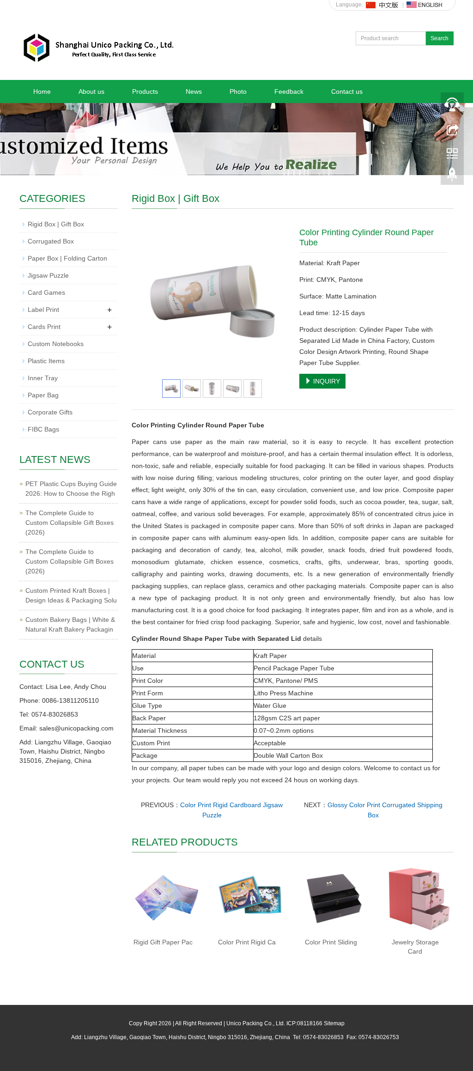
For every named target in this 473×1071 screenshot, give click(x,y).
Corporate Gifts (50, 412)
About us (91, 91)
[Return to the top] (452, 177)
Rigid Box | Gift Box (56, 224)
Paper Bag (43, 395)
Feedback (288, 91)
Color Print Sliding (331, 942)
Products (145, 91)
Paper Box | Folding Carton (67, 258)
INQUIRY (325, 381)
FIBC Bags (43, 429)
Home (42, 91)
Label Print (43, 309)
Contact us (347, 91)
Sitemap (334, 1023)
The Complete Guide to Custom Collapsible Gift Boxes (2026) (69, 522)
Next (273, 301)
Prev (150, 301)
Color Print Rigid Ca (247, 942)
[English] (424, 4)
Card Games (46, 292)
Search (440, 38)
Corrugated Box (51, 241)
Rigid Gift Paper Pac (163, 942)
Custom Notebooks (56, 343)
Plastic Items (46, 361)
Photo (238, 91)
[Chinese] (382, 4)
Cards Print (44, 326)
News (194, 91)
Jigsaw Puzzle (48, 275)
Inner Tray (43, 378)
